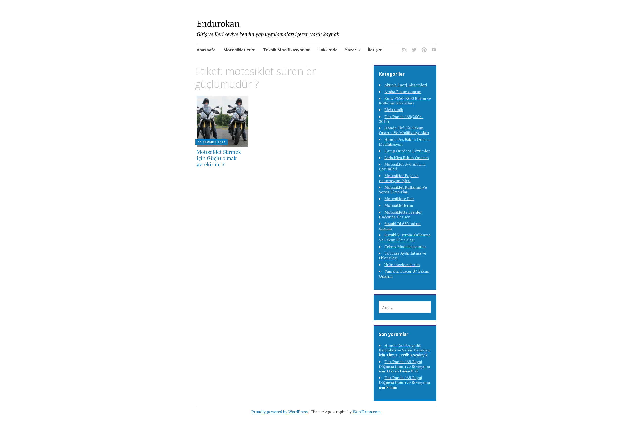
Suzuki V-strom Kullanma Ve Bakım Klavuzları (404, 237)
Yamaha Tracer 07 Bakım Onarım (404, 274)
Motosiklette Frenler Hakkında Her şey (400, 214)
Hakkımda (327, 50)
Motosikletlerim (239, 50)
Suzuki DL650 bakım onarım (400, 226)
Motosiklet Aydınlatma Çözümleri (402, 167)
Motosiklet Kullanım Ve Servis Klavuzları (403, 190)
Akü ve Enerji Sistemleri (405, 85)
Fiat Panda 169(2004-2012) (401, 119)
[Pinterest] (424, 51)
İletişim (375, 50)
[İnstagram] (404, 51)
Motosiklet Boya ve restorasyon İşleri (398, 178)
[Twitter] (414, 51)
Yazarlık (353, 50)
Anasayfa (206, 50)
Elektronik (393, 109)
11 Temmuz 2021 (212, 142)
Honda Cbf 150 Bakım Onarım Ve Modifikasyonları (404, 130)
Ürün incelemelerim (402, 264)
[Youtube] (433, 51)
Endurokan (218, 23)
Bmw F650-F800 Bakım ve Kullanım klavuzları (405, 101)
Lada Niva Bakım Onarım (406, 157)
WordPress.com (367, 411)
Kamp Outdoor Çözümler (407, 151)
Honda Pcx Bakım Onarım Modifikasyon (405, 142)
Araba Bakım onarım (402, 91)
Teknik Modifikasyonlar (286, 50)
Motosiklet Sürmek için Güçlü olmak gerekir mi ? (219, 158)
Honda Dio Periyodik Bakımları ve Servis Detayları (404, 348)
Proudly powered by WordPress (279, 411)
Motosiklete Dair (399, 198)
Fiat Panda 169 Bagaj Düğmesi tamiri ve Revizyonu (404, 364)
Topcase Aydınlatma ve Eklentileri (402, 255)
